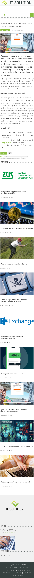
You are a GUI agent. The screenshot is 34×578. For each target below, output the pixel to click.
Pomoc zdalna (18, 575)
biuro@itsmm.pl (10, 533)
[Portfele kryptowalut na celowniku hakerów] (16, 212)
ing (21, 156)
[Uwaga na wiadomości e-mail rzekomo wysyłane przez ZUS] (16, 175)
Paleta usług (23, 567)
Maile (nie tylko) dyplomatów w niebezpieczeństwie (11, 337)
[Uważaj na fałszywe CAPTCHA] (16, 358)
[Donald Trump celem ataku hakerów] (16, 248)
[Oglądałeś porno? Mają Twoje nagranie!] (16, 466)
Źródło (3, 153)
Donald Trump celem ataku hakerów (13, 264)
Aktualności (5, 30)
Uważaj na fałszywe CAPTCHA (11, 374)
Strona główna (11, 567)
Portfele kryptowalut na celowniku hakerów (16, 228)
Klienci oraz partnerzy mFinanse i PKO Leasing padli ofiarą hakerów (14, 300)
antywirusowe (7, 143)
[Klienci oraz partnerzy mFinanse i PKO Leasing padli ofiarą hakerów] (16, 283)
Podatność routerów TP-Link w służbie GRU (16, 446)
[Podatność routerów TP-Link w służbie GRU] (16, 430)
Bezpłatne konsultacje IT (12, 573)
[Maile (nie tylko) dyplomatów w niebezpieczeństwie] (16, 320)
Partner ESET (10, 570)
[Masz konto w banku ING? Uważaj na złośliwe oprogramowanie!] (16, 393)
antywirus (7, 156)
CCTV (19, 570)
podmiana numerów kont (13, 158)
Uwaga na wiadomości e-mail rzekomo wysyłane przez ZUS (14, 192)
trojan (23, 158)
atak (13, 156)
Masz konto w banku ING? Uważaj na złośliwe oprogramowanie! (13, 410)
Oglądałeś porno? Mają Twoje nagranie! (15, 482)
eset (17, 156)
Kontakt (26, 570)
